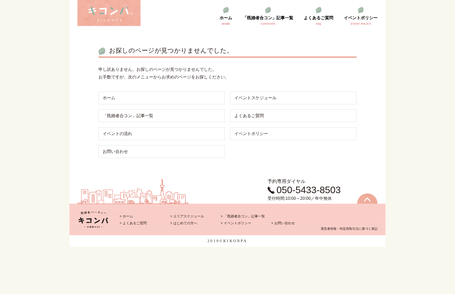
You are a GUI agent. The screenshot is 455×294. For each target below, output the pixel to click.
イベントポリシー (361, 20)
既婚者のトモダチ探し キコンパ (109, 13)
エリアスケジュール (188, 216)
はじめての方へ (185, 223)
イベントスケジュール (255, 98)
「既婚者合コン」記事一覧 (268, 20)
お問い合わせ (115, 151)
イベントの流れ (117, 133)
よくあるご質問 (318, 20)
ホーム (226, 20)
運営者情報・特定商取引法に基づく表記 (349, 229)
